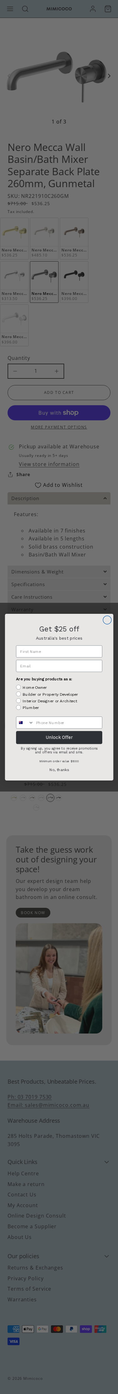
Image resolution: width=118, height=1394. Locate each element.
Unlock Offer (58, 737)
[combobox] (24, 722)
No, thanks (59, 769)
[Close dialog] (107, 620)
